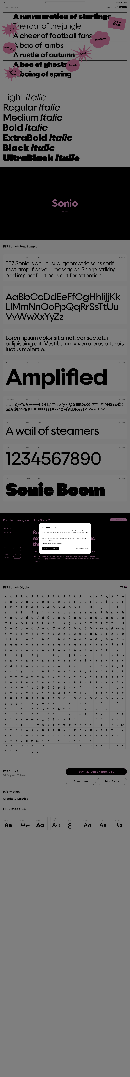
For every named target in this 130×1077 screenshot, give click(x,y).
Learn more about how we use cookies (52, 543)
